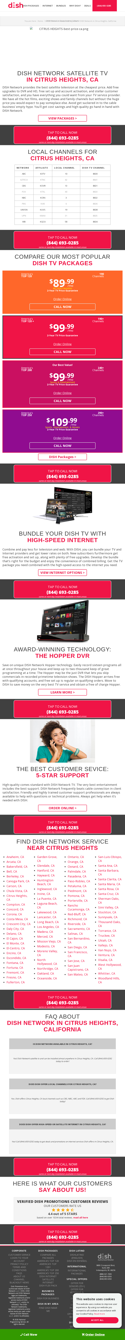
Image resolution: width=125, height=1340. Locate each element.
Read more (99, 1313)
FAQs (19, 1273)
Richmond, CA (77, 919)
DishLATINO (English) (77, 1256)
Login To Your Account (19, 1259)
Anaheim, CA (15, 857)
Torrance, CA (107, 931)
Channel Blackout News (19, 1281)
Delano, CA (14, 934)
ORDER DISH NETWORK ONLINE (77, 1328)
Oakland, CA (45, 973)
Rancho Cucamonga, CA (78, 907)
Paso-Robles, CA (79, 881)
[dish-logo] (16, 5)
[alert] (97, 1310)
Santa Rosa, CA (108, 889)
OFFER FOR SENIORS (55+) (77, 1285)
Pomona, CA (76, 896)
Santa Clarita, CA (109, 879)
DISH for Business (48, 1298)
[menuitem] (31, 5)
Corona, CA (14, 914)
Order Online (62, 299)
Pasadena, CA (77, 876)
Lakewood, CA (46, 912)
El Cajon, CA (15, 938)
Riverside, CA (77, 924)
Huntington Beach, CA (45, 882)
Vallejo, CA (105, 945)
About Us (19, 1276)
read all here (80, 1217)
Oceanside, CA (47, 978)
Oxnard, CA (75, 867)
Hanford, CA (45, 870)
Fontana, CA (15, 963)
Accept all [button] (97, 1320)
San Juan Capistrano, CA (78, 967)
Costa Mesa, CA (17, 919)
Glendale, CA (46, 866)
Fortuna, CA (15, 968)
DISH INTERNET (48, 1276)
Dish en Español (77, 1260)
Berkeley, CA (15, 876)
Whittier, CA (106, 973)
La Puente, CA (46, 899)
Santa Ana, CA (107, 866)
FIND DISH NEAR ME (48, 1309)
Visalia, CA (105, 960)
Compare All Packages (48, 1256)
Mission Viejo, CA (49, 941)
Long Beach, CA (48, 922)
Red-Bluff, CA (77, 914)
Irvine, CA (43, 894)
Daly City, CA (15, 929)
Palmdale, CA (77, 871)
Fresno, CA (14, 977)
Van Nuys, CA (107, 950)
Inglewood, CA (47, 889)
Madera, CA (45, 932)
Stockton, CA (107, 912)
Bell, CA (12, 871)
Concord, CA (15, 909)
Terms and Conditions (19, 1269)
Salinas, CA (75, 934)
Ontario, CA (76, 857)
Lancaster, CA (46, 917)
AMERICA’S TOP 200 (48, 1270)
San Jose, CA (76, 961)
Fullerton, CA (16, 982)
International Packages (77, 1272)
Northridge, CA (47, 969)
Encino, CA (14, 953)
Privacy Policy (19, 1264)
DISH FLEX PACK (48, 1285)
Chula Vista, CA (17, 891)
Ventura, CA (106, 955)
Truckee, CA (106, 935)
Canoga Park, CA (18, 881)
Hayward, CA (46, 875)
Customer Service (19, 1254)
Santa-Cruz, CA (108, 894)
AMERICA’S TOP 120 (48, 1260)
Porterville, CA (78, 901)
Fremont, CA (15, 972)
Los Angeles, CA (48, 927)
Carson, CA (14, 886)
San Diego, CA (77, 947)
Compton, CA (16, 904)
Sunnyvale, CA (107, 917)
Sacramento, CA (79, 929)
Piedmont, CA (77, 891)
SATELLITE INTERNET (48, 1281)
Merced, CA (45, 936)
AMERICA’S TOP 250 (48, 1273)
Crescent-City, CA (18, 924)
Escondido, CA (16, 958)
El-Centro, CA (16, 948)
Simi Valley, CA (108, 907)
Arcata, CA (14, 862)
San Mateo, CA (78, 974)
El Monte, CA (15, 943)
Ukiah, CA (104, 940)
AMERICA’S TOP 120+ (48, 1265)
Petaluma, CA (77, 886)
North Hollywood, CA (47, 962)
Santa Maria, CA (109, 884)
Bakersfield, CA (17, 867)
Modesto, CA (46, 946)
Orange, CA (75, 862)
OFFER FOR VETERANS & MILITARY (77, 1292)
